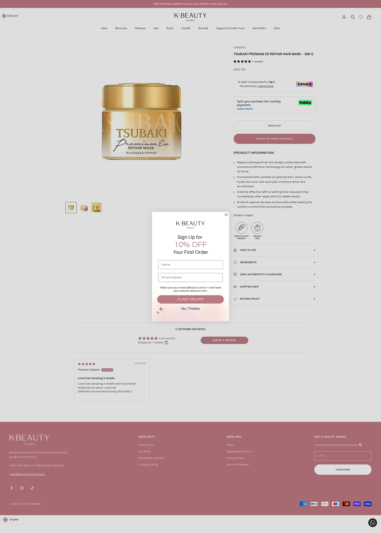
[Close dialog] (226, 214)
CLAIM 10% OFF (190, 299)
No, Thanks (190, 308)
